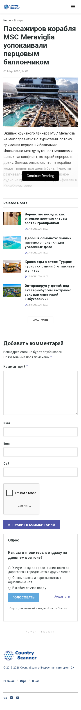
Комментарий (15, 366)
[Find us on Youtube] (17, 697)
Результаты (62, 596)
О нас (35, 681)
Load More (40, 319)
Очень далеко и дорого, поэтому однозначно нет (34, 580)
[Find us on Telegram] (11, 697)
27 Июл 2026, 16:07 (37, 252)
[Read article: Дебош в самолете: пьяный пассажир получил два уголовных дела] (12, 242)
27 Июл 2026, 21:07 (37, 229)
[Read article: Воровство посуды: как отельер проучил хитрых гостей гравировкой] (12, 218)
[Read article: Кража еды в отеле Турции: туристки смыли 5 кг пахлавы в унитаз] (12, 266)
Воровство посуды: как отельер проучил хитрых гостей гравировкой (46, 218)
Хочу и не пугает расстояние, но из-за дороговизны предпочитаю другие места (39, 570)
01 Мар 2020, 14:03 (15, 71)
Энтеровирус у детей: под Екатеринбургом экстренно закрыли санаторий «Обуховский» (48, 292)
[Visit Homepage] (11, 7)
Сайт (7, 463)
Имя (6, 423)
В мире (18, 20)
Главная (8, 681)
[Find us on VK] (5, 697)
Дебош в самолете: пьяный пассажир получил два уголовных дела (48, 242)
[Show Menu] (73, 7)
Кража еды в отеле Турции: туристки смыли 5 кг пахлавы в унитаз (50, 266)
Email (7, 443)
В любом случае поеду (29, 588)
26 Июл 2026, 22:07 (37, 305)
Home (7, 20)
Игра (23, 681)
